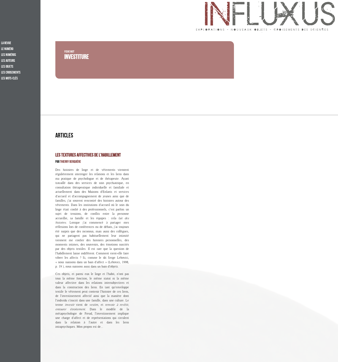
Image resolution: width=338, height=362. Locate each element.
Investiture (76, 58)
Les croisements (11, 73)
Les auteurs (8, 61)
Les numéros (8, 55)
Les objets (7, 67)
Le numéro (7, 49)
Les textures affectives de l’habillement (88, 155)
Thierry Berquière (70, 162)
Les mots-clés (9, 78)
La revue (6, 43)
